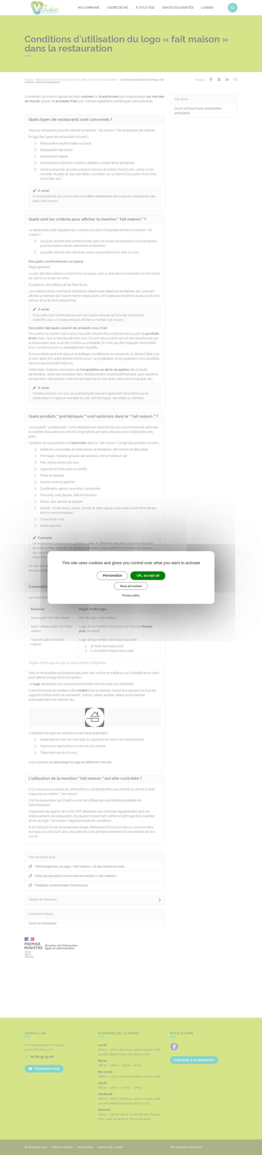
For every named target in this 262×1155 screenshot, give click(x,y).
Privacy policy (131, 595)
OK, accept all (148, 575)
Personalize (112, 575)
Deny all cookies (131, 586)
